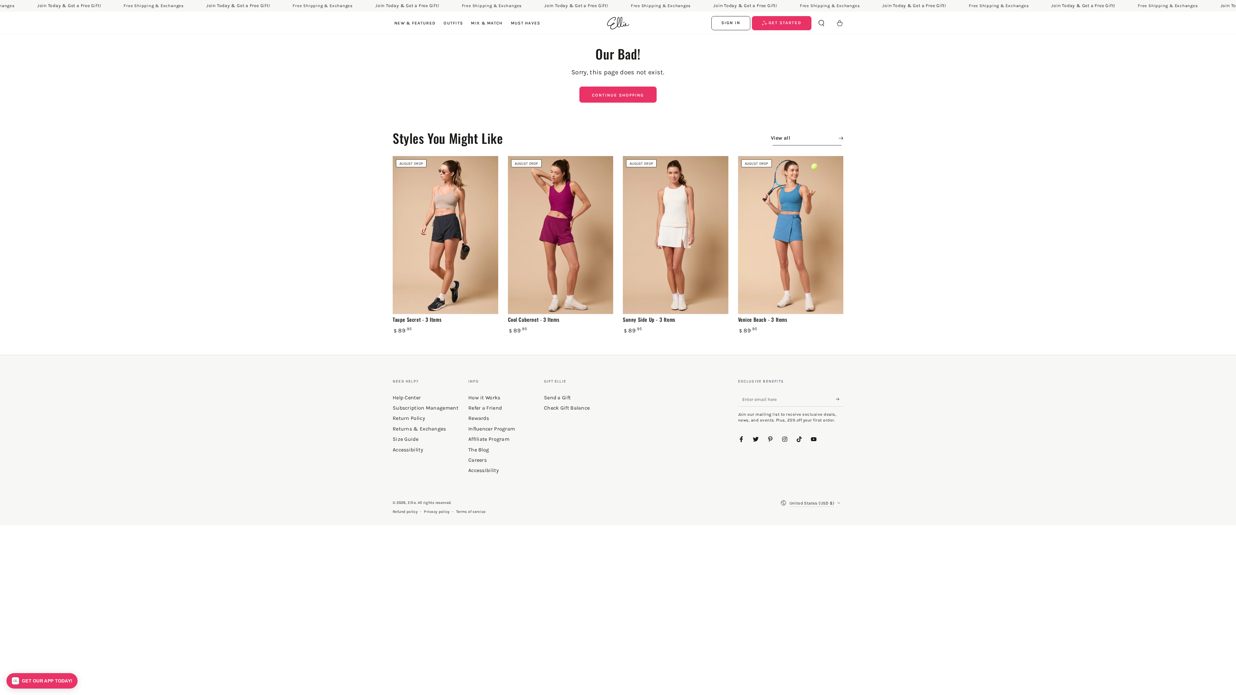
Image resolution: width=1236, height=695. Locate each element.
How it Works (484, 397)
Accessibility (483, 470)
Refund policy (405, 511)
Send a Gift (557, 397)
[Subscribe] (839, 399)
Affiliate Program (489, 439)
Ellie (412, 502)
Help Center (407, 397)
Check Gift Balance (567, 408)
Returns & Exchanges (419, 429)
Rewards (478, 418)
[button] (821, 23)
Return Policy (409, 418)
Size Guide (405, 439)
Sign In (731, 22)
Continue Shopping (618, 95)
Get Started (784, 22)
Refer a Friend (485, 408)
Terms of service (471, 511)
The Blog (478, 450)
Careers (477, 460)
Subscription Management (425, 408)
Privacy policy (437, 511)
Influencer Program (491, 429)
